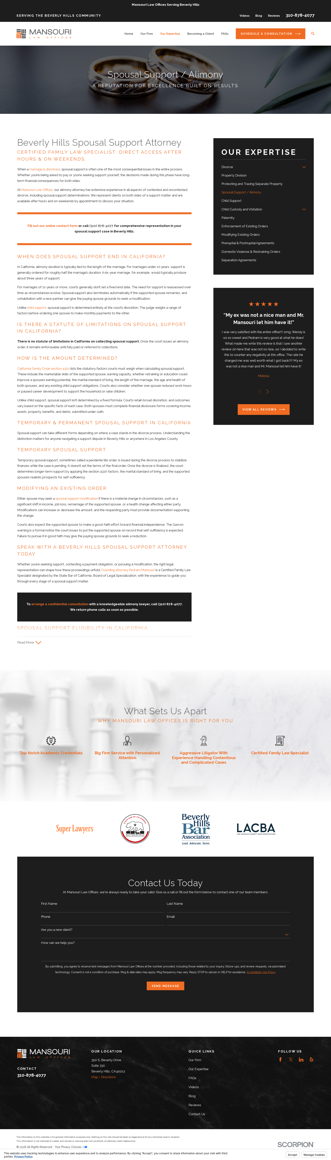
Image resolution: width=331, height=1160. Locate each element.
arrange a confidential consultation (59, 604)
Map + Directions (103, 1077)
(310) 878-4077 (101, 226)
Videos (245, 15)
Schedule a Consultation (266, 33)
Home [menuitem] (129, 33)
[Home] (43, 34)
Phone (45, 917)
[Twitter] (290, 1059)
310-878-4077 (300, 15)
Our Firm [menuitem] (146, 33)
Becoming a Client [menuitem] (200, 33)
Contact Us (196, 1114)
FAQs (192, 1078)
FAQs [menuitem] (225, 33)
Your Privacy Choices (68, 1147)
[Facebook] (280, 1059)
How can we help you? (58, 943)
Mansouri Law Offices (37, 190)
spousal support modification (77, 498)
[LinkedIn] (301, 1059)
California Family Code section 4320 (43, 368)
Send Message (165, 986)
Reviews (274, 15)
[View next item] (267, 391)
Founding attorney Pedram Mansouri (128, 570)
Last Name (175, 904)
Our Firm (194, 1060)
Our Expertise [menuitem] (170, 33)
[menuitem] (260, 167)
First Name (49, 904)
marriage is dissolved (44, 169)
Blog (258, 15)
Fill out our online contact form (53, 226)
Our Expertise (198, 1069)
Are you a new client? (56, 930)
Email (171, 917)
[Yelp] (311, 1059)
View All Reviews (260, 409)
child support (36, 307)
